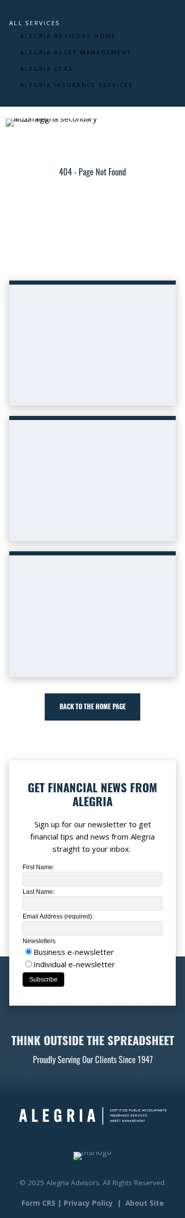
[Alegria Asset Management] (169, 122)
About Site (144, 1203)
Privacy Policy (88, 1203)
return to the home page (105, 258)
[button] (92, 707)
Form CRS (38, 1203)
